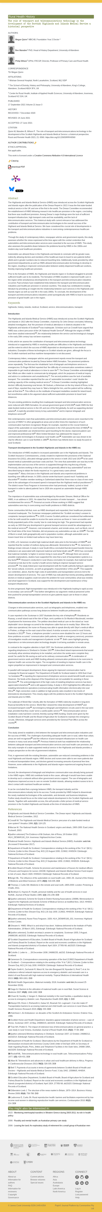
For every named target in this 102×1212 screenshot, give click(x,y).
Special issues (36, 1183)
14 (14, 491)
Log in (78, 1189)
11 (48, 439)
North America (59, 1192)
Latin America (59, 1189)
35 (32, 738)
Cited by (15, 161)
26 (75, 615)
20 (73, 550)
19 (86, 541)
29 (21, 675)
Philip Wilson (21, 61)
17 (27, 528)
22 (17, 559)
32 (31, 707)
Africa (55, 1177)
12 (82, 458)
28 (53, 650)
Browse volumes (37, 1180)
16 (36, 516)
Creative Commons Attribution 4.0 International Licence (58, 155)
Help (77, 1197)
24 (17, 565)
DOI (58, 881)
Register (79, 1192)
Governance (13, 1197)
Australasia (58, 1183)
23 (19, 559)
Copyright (12, 1195)
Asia (55, 1180)
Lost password (81, 1195)
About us (12, 1177)
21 (64, 553)
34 (15, 722)
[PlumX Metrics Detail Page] (15, 178)
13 (18, 479)
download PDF (18, 167)
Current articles (37, 1177)
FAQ (10, 1186)
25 (32, 591)
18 (84, 530)
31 (14, 690)
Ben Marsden (21, 50)
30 (29, 684)
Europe (56, 1186)
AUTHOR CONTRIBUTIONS (21, 143)
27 (24, 633)
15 (32, 502)
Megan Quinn (21, 39)
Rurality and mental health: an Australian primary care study (40, 1121)
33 (61, 710)
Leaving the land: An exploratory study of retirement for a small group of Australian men (52, 1126)
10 (60, 436)
